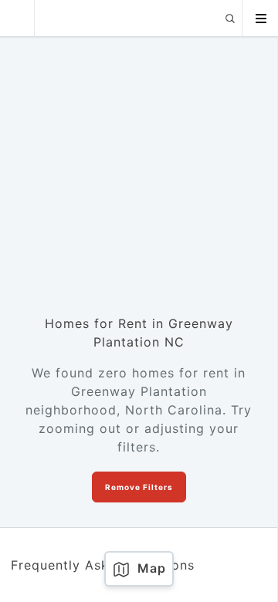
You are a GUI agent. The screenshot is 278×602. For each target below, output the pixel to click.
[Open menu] (260, 18)
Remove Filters (139, 487)
